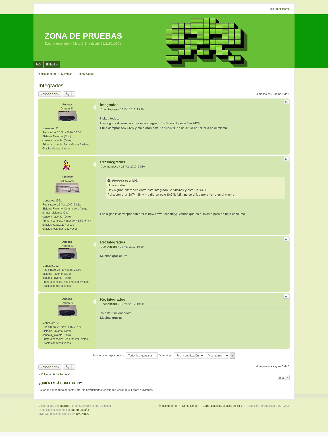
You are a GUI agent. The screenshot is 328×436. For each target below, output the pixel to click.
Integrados (50, 85)
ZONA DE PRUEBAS (83, 35)
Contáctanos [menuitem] (189, 405)
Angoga (67, 104)
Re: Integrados (112, 162)
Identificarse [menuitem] (282, 8)
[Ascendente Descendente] (217, 355)
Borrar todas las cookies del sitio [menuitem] (222, 405)
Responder (48, 94)
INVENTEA (82, 413)
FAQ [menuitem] (38, 64)
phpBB (64, 405)
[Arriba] (284, 149)
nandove (67, 176)
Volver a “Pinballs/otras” (55, 374)
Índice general (168, 405)
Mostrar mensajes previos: (109, 355)
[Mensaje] (101, 109)
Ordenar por (166, 355)
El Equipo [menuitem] (52, 64)
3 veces (66, 148)
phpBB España (80, 409)
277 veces (67, 224)
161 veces (71, 228)
